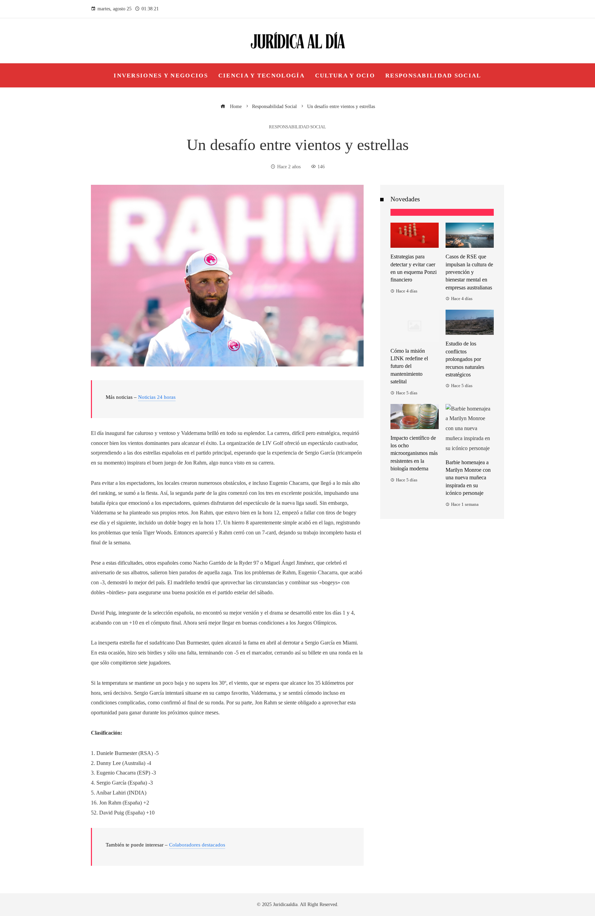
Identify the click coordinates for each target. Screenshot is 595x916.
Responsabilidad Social (297, 127)
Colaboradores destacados (197, 845)
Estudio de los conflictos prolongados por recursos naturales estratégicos (465, 359)
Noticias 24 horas (157, 397)
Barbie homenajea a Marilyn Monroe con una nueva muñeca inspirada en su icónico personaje (468, 477)
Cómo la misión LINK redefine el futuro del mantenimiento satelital (409, 366)
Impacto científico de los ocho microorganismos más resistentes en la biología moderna (414, 453)
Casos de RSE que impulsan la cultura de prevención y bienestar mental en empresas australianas (469, 272)
